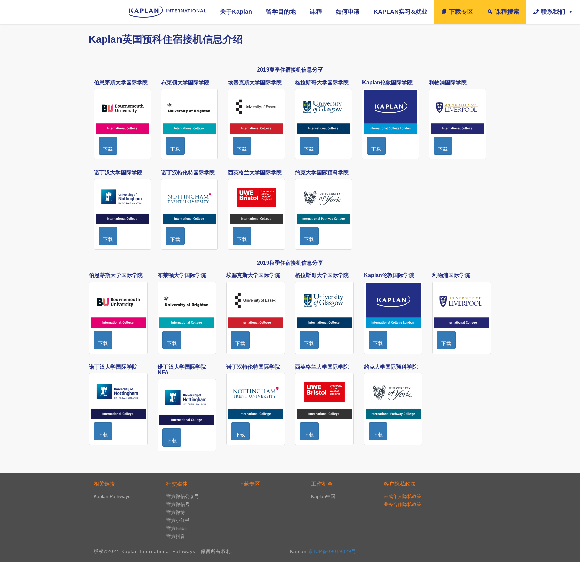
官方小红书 (178, 520)
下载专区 (461, 11)
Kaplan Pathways (112, 496)
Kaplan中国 (323, 496)
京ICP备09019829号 (332, 551)
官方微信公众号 (182, 496)
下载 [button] (108, 149)
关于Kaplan (236, 11)
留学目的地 (281, 11)
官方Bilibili (176, 528)
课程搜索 (507, 11)
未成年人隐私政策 (402, 496)
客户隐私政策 (400, 484)
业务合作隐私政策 (402, 504)
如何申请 (348, 11)
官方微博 (175, 512)
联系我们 (553, 11)
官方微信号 (178, 504)
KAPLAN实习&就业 (400, 11)
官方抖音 (175, 536)
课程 (316, 11)
